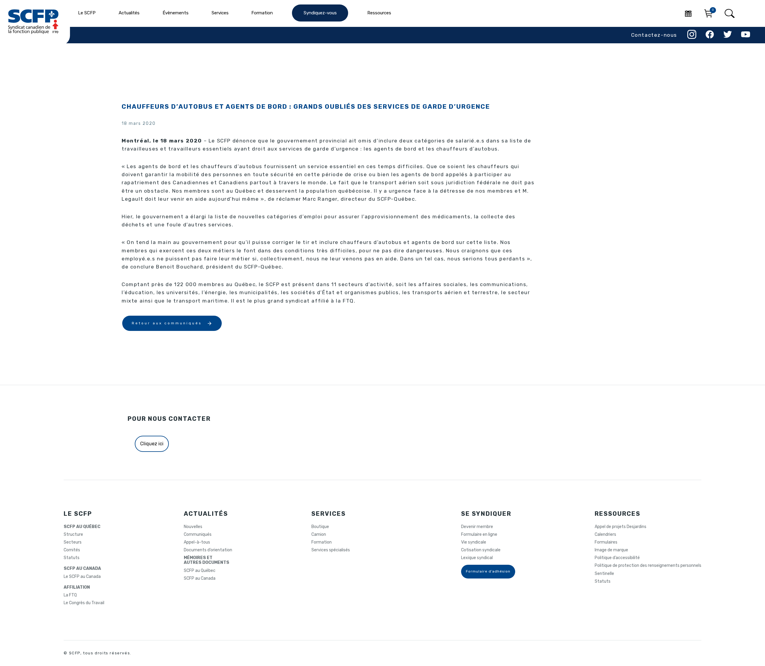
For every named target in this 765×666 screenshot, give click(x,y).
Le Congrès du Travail (84, 603)
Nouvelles (193, 526)
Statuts (71, 557)
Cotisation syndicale (481, 550)
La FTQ (70, 595)
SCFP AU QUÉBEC (82, 526)
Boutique (320, 526)
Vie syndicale (473, 542)
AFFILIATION (77, 587)
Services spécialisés (330, 550)
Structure (73, 534)
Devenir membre (477, 526)
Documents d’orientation (208, 550)
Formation (321, 542)
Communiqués (198, 534)
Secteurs (73, 542)
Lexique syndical (477, 557)
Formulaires (606, 542)
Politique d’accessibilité (617, 557)
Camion (318, 534)
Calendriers (605, 534)
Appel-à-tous (197, 542)
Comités (72, 550)
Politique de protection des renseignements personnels (648, 565)
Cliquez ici (151, 443)
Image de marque (611, 550)
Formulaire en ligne (479, 534)
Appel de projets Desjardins (620, 526)
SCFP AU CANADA (82, 568)
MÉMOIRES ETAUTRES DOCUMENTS (206, 560)
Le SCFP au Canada (82, 576)
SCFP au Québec (199, 570)
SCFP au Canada (199, 578)
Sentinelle (604, 573)
